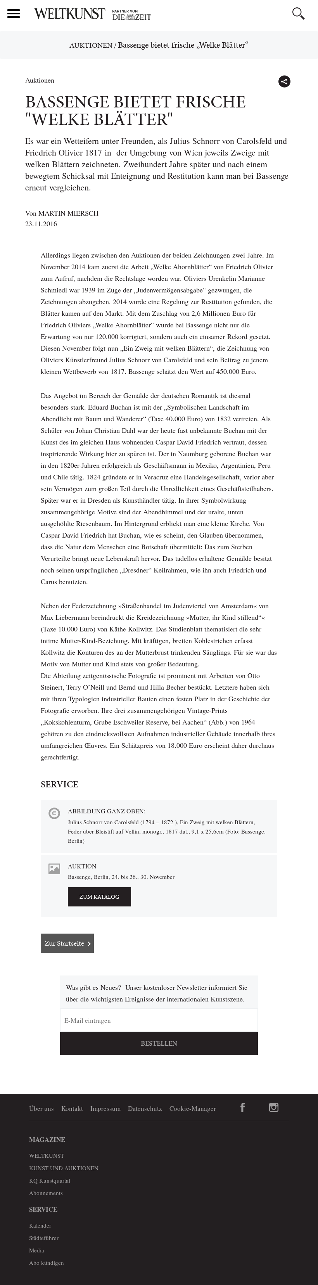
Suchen (298, 13)
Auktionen (90, 45)
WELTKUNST (46, 1155)
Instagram (273, 1107)
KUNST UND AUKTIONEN (64, 1168)
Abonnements (46, 1193)
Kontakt (72, 1108)
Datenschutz (145, 1108)
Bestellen (159, 1043)
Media (36, 1250)
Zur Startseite (64, 943)
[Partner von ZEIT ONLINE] (172, 15)
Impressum (105, 1108)
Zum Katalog (99, 897)
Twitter (301, 78)
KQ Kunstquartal (49, 1180)
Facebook (242, 1107)
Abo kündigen (46, 1262)
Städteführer (44, 1238)
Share (284, 81)
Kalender (40, 1225)
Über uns (41, 1108)
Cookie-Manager (192, 1108)
